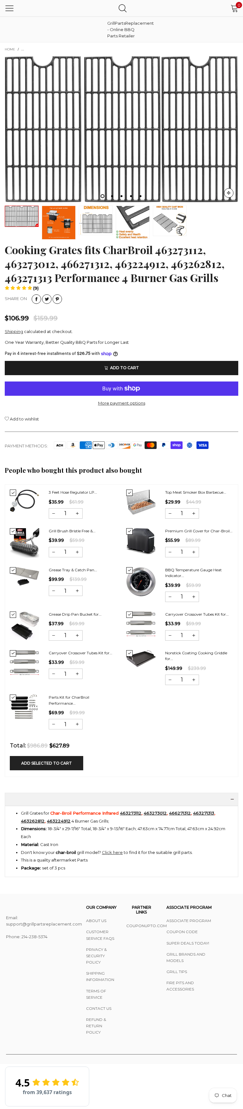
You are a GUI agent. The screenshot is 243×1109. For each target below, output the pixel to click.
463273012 (155, 813)
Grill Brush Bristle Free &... (72, 531)
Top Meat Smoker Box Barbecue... (195, 492)
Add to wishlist (24, 418)
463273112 (130, 813)
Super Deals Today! (187, 943)
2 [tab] (112, 196)
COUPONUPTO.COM (141, 925)
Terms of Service (96, 994)
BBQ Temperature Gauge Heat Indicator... (193, 572)
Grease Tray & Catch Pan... (73, 569)
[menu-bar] (9, 8)
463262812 (33, 821)
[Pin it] (57, 299)
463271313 (203, 813)
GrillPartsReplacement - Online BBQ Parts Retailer (123, 29)
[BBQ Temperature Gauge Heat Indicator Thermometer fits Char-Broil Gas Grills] (141, 581)
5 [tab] (140, 196)
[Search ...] (122, 8)
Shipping (14, 331)
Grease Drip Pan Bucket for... (75, 614)
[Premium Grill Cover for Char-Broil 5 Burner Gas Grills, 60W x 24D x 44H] (141, 541)
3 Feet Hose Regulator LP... (73, 492)
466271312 (180, 813)
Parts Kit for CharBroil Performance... (69, 700)
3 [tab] (121, 196)
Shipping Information (100, 976)
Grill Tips (176, 971)
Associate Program (188, 920)
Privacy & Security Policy (96, 956)
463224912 (59, 821)
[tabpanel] (121, 129)
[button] (22, 288)
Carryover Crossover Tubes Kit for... (197, 614)
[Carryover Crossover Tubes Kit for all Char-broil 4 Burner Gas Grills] (141, 624)
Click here (112, 852)
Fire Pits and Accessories (180, 985)
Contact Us (98, 1008)
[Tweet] (47, 299)
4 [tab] (131, 196)
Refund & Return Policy (96, 1026)
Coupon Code (182, 931)
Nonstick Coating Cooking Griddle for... (196, 656)
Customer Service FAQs (100, 934)
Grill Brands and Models (185, 957)
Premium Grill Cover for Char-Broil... (199, 531)
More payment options (121, 403)
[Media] (229, 193)
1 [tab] (102, 196)
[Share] (36, 299)
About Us (96, 920)
